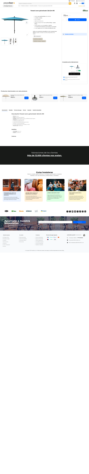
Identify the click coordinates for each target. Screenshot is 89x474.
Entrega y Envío (6, 237)
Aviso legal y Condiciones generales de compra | (53, 250)
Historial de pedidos (23, 238)
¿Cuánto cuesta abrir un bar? (53, 192)
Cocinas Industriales (39, 243)
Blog (63, 250)
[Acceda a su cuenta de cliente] (74, 3)
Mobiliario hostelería (39, 244)
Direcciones (21, 241)
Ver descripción (38, 36)
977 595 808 (72, 0)
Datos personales (22, 237)
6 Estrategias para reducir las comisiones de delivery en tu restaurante (10, 194)
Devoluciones (5, 241)
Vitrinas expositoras (39, 240)
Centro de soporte (81, 0)
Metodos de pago (6, 238)
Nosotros (5, 243)
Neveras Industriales (39, 238)
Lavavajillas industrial (39, 241)
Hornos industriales (39, 237)
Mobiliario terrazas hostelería (39, 41)
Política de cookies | (40, 250)
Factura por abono (22, 240)
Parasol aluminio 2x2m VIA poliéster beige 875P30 (75, 95)
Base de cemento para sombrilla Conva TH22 (72, 79)
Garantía (4, 240)
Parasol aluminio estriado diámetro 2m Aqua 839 (17, 95)
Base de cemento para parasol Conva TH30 (45, 95)
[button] (82, 6)
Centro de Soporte (6, 244)
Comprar (78, 19)
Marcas (4, 246)
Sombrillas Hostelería (38, 38)
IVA (80, 3)
